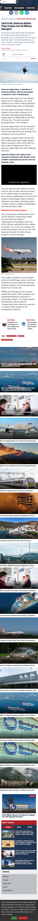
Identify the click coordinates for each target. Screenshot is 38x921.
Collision (21, 336)
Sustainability (19, 8)
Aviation (5, 877)
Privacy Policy (23, 918)
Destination (31, 8)
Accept (14, 918)
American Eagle (11, 336)
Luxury (5, 887)
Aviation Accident (7, 340)
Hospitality (8, 8)
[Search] (17, 2)
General (6, 871)
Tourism (5, 880)
